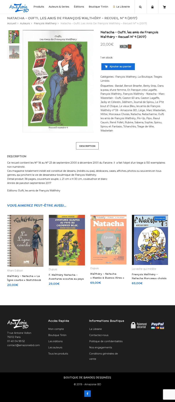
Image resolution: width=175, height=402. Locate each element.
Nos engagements (100, 347)
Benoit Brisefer (133, 85)
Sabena (138, 122)
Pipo (149, 118)
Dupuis (53, 269)
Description (87, 146)
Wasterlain (106, 130)
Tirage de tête (145, 126)
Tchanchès (129, 126)
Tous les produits (58, 353)
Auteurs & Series (59, 6)
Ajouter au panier (120, 66)
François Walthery (45, 23)
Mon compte (56, 329)
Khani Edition (15, 270)
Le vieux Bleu (127, 106)
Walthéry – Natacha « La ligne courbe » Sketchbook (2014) (24, 279)
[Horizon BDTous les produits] (125, 46)
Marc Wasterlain (155, 110)
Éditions (79, 6)
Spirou (157, 122)
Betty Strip (149, 85)
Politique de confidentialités (106, 341)
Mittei (103, 114)
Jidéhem (127, 102)
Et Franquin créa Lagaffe (142, 89)
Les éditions (55, 341)
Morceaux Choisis (119, 114)
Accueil (11, 23)
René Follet (117, 122)
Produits (38, 6)
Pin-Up (141, 118)
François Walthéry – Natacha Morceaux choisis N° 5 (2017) (149, 278)
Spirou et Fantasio (111, 126)
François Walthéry (111, 93)
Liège (141, 110)
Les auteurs (55, 347)
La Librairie (123, 6)
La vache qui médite (144, 268)
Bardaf (119, 85)
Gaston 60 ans (130, 97)
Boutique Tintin (98, 6)
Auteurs (25, 23)
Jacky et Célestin (110, 102)
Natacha (136, 114)
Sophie (149, 122)
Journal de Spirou (143, 102)
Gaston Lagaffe (150, 97)
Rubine (129, 122)
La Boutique (145, 76)
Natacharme (149, 114)
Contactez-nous (98, 335)
